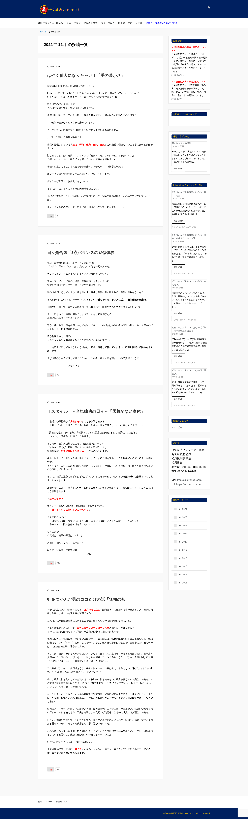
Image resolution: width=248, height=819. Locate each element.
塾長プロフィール (45, 801)
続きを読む (178, 169)
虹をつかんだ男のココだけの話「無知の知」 (88, 599)
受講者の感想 (91, 23)
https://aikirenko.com (189, 484)
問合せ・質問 (125, 23)
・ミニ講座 (177, 427)
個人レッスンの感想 (181, 143)
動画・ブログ (73, 23)
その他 (138, 23)
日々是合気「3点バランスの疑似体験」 (83, 252)
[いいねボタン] (50, 216)
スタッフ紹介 (108, 23)
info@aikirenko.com (189, 479)
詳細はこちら (178, 74)
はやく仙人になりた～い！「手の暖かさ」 (86, 75)
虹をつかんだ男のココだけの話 (184, 227)
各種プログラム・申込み (50, 23)
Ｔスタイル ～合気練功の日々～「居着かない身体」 (96, 411)
